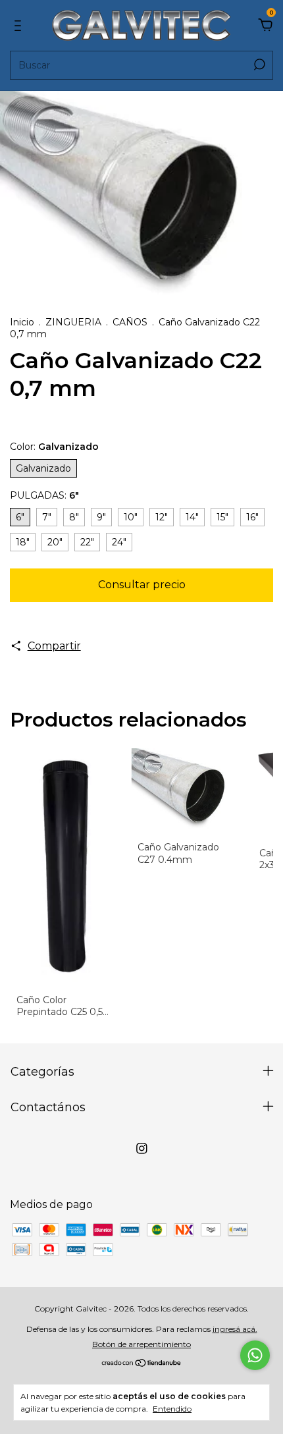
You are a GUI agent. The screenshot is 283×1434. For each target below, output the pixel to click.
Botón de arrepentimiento (141, 1344)
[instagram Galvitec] (142, 1148)
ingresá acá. (235, 1329)
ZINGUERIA (73, 322)
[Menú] (20, 26)
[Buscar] (258, 64)
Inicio (22, 322)
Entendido (172, 1409)
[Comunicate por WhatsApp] (255, 1355)
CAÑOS (130, 322)
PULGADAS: (44, 495)
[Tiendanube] (142, 1364)
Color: (54, 447)
